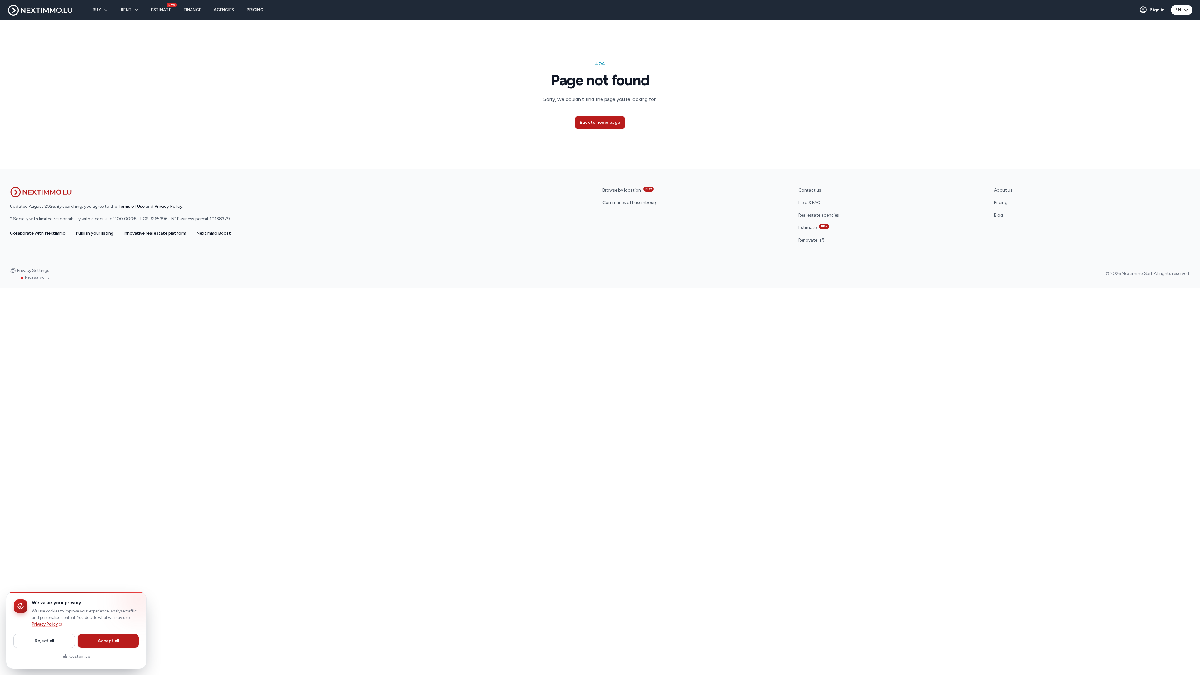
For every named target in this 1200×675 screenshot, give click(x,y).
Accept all (108, 640)
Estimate (813, 227)
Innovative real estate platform (154, 233)
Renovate (807, 240)
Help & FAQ (809, 202)
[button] (1152, 10)
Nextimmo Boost (213, 233)
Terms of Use (131, 206)
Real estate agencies (818, 215)
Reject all (44, 640)
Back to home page (600, 122)
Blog (998, 215)
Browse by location (627, 190)
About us (1003, 190)
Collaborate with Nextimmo (38, 233)
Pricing (1001, 202)
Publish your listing (94, 233)
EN (1178, 9)
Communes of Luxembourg (630, 202)
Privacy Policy (45, 624)
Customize (79, 656)
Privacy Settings (33, 271)
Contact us (809, 190)
